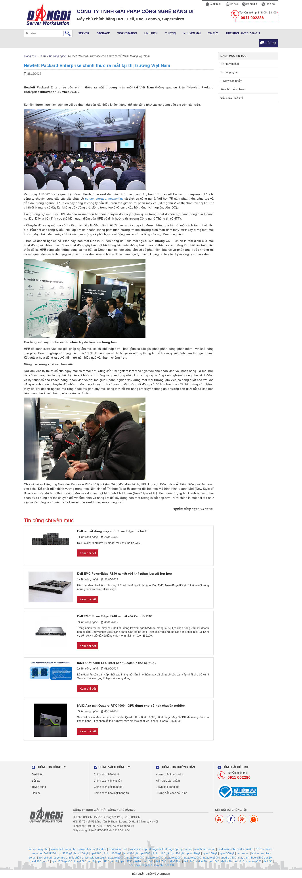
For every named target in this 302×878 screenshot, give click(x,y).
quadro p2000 (173, 857)
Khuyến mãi (192, 33)
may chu (37, 853)
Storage (103, 33)
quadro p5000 (135, 857)
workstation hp (138, 849)
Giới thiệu (215, 4)
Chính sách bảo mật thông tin (111, 793)
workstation (100, 849)
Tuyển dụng (39, 786)
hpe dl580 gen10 (84, 861)
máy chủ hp (76, 857)
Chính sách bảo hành (107, 774)
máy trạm (243, 857)
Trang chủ (30, 56)
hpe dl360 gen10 (39, 861)
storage (101, 198)
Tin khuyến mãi (229, 63)
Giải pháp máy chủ (231, 97)
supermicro (60, 857)
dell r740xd (175, 861)
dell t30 (268, 861)
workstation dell (118, 849)
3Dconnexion (264, 849)
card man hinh (226, 849)
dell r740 (160, 861)
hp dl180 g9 (98, 853)
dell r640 (148, 861)
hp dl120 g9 (65, 853)
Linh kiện (151, 33)
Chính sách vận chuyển (108, 780)
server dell (56, 849)
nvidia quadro (245, 849)
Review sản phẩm (231, 80)
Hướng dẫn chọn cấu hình (171, 793)
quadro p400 (228, 857)
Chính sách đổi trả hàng (108, 786)
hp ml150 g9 (210, 853)
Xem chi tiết (88, 553)
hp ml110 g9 (193, 853)
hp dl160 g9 (81, 853)
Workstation (127, 33)
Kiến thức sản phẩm (232, 89)
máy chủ (43, 849)
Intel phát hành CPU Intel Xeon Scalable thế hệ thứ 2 (117, 663)
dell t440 (226, 861)
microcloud (45, 857)
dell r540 (214, 861)
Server (83, 33)
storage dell (156, 849)
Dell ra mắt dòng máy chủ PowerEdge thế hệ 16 (112, 531)
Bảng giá (251, 4)
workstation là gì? (95, 857)
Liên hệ (270, 4)
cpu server (186, 849)
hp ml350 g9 (227, 853)
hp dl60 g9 (162, 853)
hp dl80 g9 (177, 853)
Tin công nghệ (57, 56)
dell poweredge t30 (140, 865)
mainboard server (205, 849)
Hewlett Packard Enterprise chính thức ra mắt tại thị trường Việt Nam (97, 65)
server (89, 198)
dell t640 (239, 861)
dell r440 (201, 861)
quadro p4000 (154, 857)
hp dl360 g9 (114, 853)
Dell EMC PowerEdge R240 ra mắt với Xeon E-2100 (115, 616)
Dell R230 (50, 853)
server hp (70, 849)
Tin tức (233, 4)
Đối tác (36, 780)
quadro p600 (211, 857)
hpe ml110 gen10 (107, 861)
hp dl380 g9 (130, 853)
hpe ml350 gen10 (130, 861)
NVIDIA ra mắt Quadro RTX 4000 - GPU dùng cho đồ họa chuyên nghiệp (131, 705)
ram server (243, 853)
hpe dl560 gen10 (62, 861)
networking (116, 198)
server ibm (84, 849)
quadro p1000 (192, 857)
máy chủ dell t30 (164, 865)
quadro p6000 (116, 857)
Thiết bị (170, 33)
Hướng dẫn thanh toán (169, 774)
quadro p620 (254, 861)
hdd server (257, 853)
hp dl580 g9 (147, 853)
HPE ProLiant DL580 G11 (243, 33)
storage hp (171, 849)
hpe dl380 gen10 (261, 857)
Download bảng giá (167, 786)
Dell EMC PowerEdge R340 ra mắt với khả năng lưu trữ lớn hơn (124, 573)
